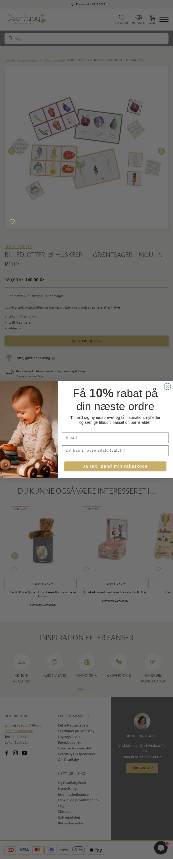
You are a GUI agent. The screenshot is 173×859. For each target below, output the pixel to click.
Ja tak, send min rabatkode (115, 466)
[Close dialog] (167, 386)
